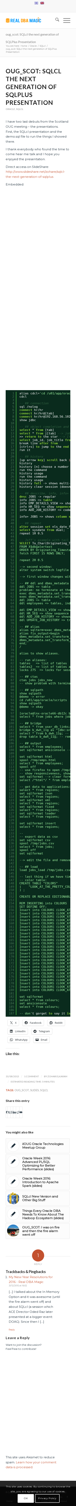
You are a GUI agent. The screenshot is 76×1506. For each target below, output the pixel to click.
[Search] (55, 20)
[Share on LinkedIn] (14, 1112)
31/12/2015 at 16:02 (18, 1285)
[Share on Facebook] (6, 1112)
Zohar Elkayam (57, 1076)
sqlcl (44, 1090)
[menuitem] (55, 20)
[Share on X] (8, 1112)
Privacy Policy (47, 1498)
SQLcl (19, 109)
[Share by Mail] (21, 1112)
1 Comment (31, 1076)
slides (34, 1090)
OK (26, 1498)
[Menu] (64, 20)
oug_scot (22, 1090)
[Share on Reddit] (17, 1112)
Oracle (10, 109)
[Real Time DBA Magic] (31, 20)
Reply (12, 1329)
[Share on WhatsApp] (12, 1112)
